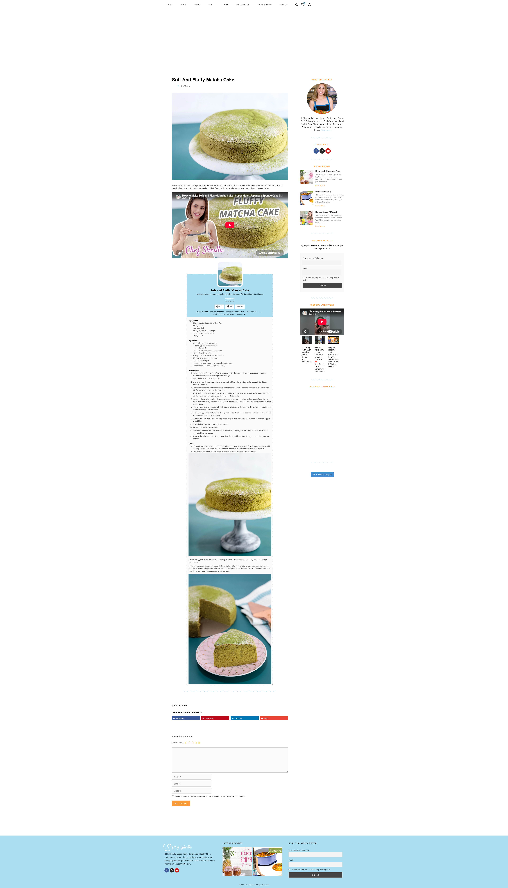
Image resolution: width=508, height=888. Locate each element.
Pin (230, 306)
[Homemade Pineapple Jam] (237, 861)
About (183, 5)
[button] (296, 4)
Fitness (225, 5)
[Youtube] (328, 151)
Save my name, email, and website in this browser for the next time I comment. (210, 796)
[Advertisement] (254, 29)
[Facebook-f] (316, 151)
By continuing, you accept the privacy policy (321, 278)
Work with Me (243, 5)
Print (220, 306)
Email (305, 268)
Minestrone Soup (323, 191)
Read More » (320, 185)
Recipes (197, 5)
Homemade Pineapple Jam (327, 171)
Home (169, 5)
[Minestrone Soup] (267, 861)
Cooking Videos (264, 5)
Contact (283, 5)
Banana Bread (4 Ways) (326, 212)
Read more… (326, 130)
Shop (211, 5)
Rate (241, 306)
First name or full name (313, 258)
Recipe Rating (178, 742)
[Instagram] (322, 151)
